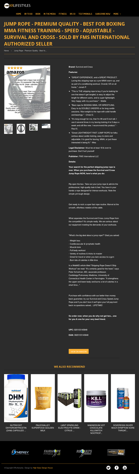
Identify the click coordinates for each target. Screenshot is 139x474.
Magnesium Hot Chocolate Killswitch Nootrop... (96, 429)
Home (18, 13)
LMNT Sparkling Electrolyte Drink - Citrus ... (69, 428)
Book (38, 13)
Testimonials (85, 13)
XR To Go (28, 13)
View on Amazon (79, 351)
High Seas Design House (43, 467)
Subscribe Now (102, 13)
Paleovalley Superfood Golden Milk (43, 428)
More (116, 13)
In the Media (50, 13)
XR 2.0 (72, 13)
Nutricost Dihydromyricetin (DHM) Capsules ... (16, 428)
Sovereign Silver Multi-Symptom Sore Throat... (123, 428)
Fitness (63, 13)
